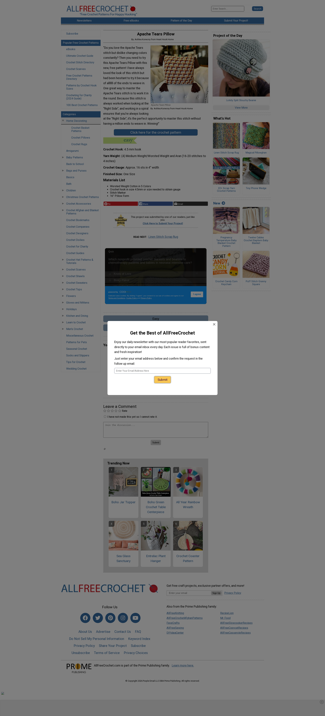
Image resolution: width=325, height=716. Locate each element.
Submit (162, 376)
